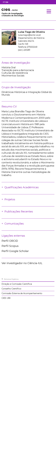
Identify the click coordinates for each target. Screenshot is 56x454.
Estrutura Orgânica (11, 279)
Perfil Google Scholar (15, 251)
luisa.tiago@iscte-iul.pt (29, 35)
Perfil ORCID (10, 240)
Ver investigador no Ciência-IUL (22, 263)
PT (4, 2)
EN (7, 2)
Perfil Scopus (10, 246)
